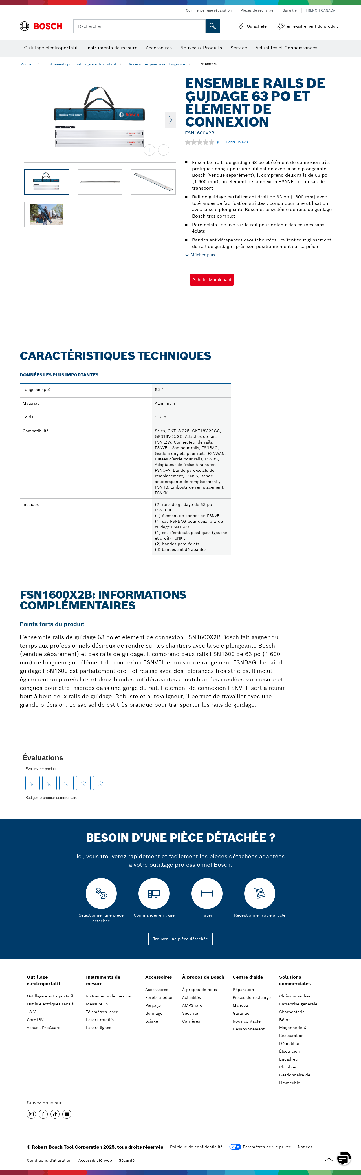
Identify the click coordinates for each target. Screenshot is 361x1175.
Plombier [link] (288, 1067)
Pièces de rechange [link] (252, 997)
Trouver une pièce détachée (180, 938)
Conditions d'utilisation (49, 1160)
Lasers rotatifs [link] (100, 1019)
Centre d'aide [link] (248, 977)
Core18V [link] (35, 1019)
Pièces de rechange (257, 10)
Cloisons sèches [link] (295, 996)
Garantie (289, 10)
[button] (212, 280)
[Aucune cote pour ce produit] (201, 142)
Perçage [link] (153, 1005)
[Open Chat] (344, 1158)
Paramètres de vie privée (267, 1146)
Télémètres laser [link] (102, 1011)
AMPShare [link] (192, 1005)
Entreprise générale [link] (298, 1003)
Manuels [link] (241, 1005)
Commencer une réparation (209, 10)
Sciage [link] (151, 1021)
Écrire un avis (237, 142)
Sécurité (127, 1160)
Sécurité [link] (190, 1013)
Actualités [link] (191, 997)
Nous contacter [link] (247, 1021)
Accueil (27, 64)
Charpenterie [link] (292, 1011)
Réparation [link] (243, 989)
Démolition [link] (290, 1043)
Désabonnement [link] (249, 1029)
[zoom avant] (149, 150)
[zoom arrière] (163, 150)
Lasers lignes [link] (98, 1027)
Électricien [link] (289, 1051)
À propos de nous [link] (199, 989)
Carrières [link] (191, 1021)
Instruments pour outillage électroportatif (81, 64)
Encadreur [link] (289, 1059)
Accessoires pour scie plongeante (157, 64)
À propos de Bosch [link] (203, 977)
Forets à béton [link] (159, 997)
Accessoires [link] (158, 977)
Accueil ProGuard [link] (44, 1027)
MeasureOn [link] (97, 1003)
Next (170, 120)
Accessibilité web (95, 1160)
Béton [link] (285, 1019)
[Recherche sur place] (213, 26)
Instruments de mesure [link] (103, 980)
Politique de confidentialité (196, 1146)
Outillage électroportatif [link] (43, 980)
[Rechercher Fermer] (200, 26)
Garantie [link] (241, 1013)
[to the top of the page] (352, 1141)
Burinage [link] (153, 1013)
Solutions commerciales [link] (295, 980)
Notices (305, 1146)
